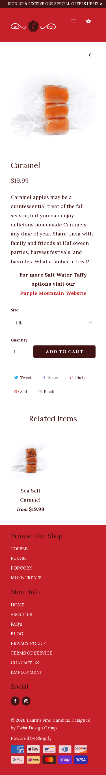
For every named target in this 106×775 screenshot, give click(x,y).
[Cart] (88, 21)
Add (23, 391)
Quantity (19, 340)
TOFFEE (19, 548)
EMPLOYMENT (26, 672)
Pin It (80, 377)
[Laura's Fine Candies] (33, 26)
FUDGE (18, 558)
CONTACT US (25, 662)
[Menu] (73, 21)
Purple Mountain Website (53, 293)
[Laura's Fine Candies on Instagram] (26, 701)
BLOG (17, 633)
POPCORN (22, 568)
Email (49, 391)
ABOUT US (21, 614)
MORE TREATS (26, 577)
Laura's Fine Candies (48, 720)
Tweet (25, 377)
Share (53, 377)
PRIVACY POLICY (28, 643)
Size (14, 310)
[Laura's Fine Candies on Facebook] (15, 701)
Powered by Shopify (31, 738)
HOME (17, 605)
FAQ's (16, 624)
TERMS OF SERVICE (31, 653)
